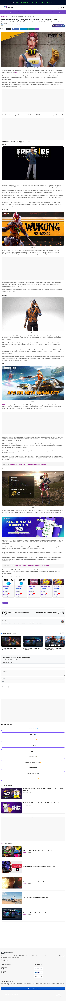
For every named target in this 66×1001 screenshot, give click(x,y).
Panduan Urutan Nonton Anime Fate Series (35, 881)
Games (7, 16)
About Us (3, 969)
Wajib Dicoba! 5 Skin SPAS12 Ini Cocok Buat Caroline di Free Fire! (28, 464)
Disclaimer (58, 995)
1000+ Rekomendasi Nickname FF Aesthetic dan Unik (53, 649)
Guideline (59, 994)
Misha (4, 405)
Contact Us (3, 971)
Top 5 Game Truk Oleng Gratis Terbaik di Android (36, 897)
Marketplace (4, 967)
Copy (37, 28)
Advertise (3, 972)
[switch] (63, 7)
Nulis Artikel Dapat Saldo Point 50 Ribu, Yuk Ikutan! (41, 803)
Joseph (4, 336)
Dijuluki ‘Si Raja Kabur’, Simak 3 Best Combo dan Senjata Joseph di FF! (29, 565)
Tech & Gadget (26, 867)
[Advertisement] (33, 100)
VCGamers (16, 994)
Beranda (3, 16)
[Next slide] (63, 633)
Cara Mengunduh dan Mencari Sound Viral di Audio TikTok (39, 866)
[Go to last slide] (60, 633)
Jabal (4, 24)
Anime (24, 883)
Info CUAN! (33, 2)
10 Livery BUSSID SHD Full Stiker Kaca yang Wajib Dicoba (39, 850)
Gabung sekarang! (33, 988)
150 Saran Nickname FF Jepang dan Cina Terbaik (10, 649)
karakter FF (18, 72)
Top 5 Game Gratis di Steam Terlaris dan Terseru (32, 649)
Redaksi (3, 968)
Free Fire (17, 24)
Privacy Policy (58, 996)
